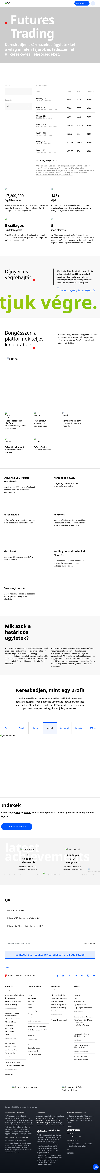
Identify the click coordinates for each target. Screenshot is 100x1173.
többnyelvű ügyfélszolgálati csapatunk (29, 235)
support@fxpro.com (73, 1130)
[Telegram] (81, 975)
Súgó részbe (77, 954)
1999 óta (15, 205)
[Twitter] (69, 975)
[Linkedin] (63, 975)
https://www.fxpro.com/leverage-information (54, 175)
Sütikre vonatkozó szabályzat (48, 1121)
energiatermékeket (26, 705)
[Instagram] (88, 975)
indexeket (69, 701)
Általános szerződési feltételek (46, 1118)
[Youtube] (75, 975)
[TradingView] (94, 975)
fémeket (79, 701)
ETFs (56, 705)
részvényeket (44, 705)
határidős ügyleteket (52, 701)
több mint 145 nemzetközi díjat (72, 208)
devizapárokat (32, 701)
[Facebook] (57, 975)
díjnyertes (62, 340)
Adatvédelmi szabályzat (44, 1120)
